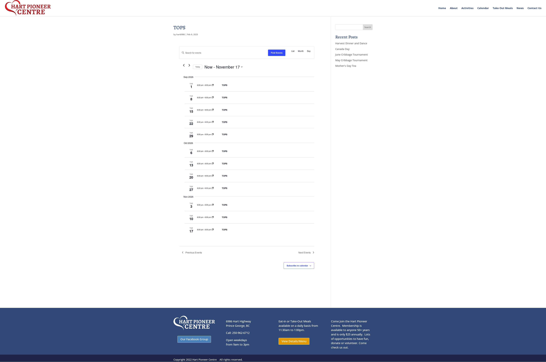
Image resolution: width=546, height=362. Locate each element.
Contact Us (534, 8)
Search (367, 27)
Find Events (277, 52)
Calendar (483, 8)
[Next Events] (189, 65)
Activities (467, 8)
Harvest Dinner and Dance (351, 43)
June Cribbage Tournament (351, 54)
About (454, 8)
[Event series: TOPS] (213, 85)
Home (442, 8)
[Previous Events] (183, 65)
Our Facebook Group (194, 339)
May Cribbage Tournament (351, 60)
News (520, 8)
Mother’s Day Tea (345, 65)
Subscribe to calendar (297, 265)
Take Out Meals (503, 8)
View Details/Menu (294, 341)
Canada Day (342, 49)
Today (197, 66)
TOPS (224, 85)
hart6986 (180, 34)
